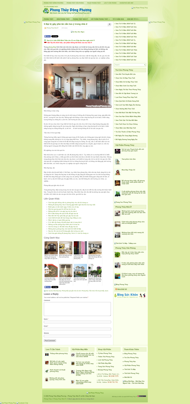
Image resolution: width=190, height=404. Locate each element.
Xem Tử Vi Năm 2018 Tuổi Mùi (126, 46)
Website (46, 333)
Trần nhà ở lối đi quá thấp (96, 291)
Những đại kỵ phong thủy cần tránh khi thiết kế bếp (64, 229)
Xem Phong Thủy (63, 19)
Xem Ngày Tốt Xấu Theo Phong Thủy (128, 89)
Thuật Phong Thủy (94, 3)
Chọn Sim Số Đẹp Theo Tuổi (125, 78)
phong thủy (52, 47)
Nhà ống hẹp (57, 291)
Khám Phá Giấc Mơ (126, 3)
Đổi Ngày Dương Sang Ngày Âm (126, 139)
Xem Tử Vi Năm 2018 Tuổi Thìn (126, 37)
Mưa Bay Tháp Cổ (128, 170)
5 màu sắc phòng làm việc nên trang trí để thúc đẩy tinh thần (133, 263)
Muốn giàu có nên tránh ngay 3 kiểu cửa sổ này (63, 207)
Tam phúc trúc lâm (129, 159)
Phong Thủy (48, 19)
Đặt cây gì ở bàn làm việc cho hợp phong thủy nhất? (133, 252)
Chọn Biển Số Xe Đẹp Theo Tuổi (127, 82)
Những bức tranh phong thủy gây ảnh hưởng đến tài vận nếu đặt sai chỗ (133, 212)
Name (46, 319)
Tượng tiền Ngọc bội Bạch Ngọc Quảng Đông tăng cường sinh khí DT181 (85, 373)
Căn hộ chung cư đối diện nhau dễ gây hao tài (63, 227)
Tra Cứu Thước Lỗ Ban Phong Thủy (128, 132)
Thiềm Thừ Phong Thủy (106, 356)
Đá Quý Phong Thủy (105, 370)
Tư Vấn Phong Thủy (51, 6)
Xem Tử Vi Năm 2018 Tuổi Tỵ (125, 40)
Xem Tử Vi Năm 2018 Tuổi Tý (125, 23)
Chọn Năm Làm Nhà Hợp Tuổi (126, 128)
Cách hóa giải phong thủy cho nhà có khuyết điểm (133, 222)
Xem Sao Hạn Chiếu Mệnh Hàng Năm (128, 116)
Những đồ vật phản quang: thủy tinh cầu (57, 378)
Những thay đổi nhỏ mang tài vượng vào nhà (133, 233)
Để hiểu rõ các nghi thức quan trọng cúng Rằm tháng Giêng (58, 362)
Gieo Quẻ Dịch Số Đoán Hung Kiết (127, 101)
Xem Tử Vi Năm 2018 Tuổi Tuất (126, 56)
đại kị (106, 291)
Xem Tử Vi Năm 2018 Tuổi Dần (126, 30)
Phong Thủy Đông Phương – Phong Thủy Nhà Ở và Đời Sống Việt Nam (72, 396)
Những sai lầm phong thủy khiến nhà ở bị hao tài (63, 224)
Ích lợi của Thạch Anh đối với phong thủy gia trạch (133, 150)
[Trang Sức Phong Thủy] (123, 202)
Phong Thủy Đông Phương (53, 3)
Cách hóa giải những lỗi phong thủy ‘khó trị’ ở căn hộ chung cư (68, 233)
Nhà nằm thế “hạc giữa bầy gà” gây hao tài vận (63, 216)
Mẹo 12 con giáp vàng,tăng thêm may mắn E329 (83, 382)
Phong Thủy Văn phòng (75, 3)
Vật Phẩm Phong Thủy (100, 19)
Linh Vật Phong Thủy (105, 360)
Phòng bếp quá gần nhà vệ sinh (71, 291)
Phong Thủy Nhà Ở (80, 19)
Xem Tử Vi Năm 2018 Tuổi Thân (126, 50)
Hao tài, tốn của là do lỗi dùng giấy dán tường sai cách (65, 231)
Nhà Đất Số (122, 289)
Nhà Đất (127, 377)
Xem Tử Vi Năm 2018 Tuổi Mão (126, 33)
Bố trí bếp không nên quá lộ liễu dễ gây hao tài (63, 213)
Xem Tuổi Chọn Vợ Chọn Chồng (127, 124)
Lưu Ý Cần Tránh (110, 3)
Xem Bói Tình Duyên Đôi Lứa (125, 74)
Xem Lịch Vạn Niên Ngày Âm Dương (128, 105)
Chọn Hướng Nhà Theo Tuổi (125, 109)
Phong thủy (85, 291)
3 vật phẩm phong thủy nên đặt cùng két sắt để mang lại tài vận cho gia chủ (134, 192)
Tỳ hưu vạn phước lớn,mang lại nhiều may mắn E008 (85, 363)
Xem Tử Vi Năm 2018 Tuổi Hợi (126, 60)
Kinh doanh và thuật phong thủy (57, 370)
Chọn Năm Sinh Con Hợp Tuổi (126, 86)
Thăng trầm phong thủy (59, 353)
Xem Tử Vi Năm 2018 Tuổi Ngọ (126, 43)
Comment (47, 300)
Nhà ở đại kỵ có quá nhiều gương (59, 220)
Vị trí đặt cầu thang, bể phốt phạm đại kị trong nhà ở (65, 222)
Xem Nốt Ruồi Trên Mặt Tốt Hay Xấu (128, 112)
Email (46, 326)
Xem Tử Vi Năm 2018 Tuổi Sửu (126, 27)
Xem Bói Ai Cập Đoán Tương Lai (127, 93)
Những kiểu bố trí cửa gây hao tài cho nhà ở (62, 211)
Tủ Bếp (133, 369)
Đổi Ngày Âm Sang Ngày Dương (126, 135)
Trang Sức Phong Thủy (106, 366)
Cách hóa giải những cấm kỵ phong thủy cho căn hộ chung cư (68, 202)
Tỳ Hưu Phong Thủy (105, 353)
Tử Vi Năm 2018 (118, 19)
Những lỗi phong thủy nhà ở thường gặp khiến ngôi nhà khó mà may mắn (71, 205)
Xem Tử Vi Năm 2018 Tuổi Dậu (126, 53)
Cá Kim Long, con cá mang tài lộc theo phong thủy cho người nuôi (133, 275)
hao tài (51, 291)
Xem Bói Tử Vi (133, 19)
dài (47, 291)
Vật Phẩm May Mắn (104, 363)
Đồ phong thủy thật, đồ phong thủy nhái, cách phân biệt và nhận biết (133, 182)
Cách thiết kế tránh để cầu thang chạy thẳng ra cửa (64, 218)
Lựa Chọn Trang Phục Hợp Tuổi (126, 97)
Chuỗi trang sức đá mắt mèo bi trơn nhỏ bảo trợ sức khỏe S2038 (85, 355)
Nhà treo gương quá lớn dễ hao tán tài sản (62, 209)
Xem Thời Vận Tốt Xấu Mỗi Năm (127, 120)
